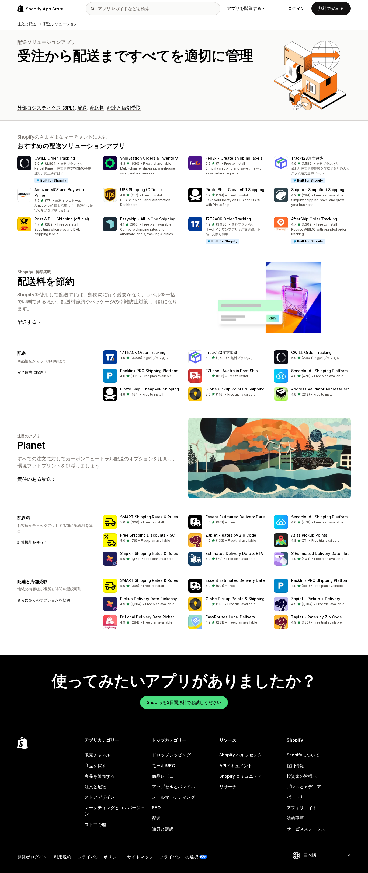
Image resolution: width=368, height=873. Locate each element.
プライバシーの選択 (178, 857)
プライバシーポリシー (99, 857)
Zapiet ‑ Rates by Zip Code (231, 535)
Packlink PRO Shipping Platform (149, 370)
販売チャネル (97, 755)
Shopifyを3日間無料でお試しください (184, 702)
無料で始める (331, 8)
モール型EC (163, 765)
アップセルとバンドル (173, 786)
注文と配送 (95, 786)
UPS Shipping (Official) (141, 189)
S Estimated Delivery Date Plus (320, 553)
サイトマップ (140, 857)
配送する (27, 322)
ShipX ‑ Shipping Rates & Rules (149, 553)
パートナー (297, 797)
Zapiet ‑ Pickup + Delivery (315, 598)
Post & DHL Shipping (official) (61, 219)
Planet (31, 445)
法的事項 (295, 818)
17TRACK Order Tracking (228, 219)
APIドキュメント (235, 765)
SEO (156, 807)
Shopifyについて (303, 755)
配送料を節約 (46, 281)
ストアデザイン (100, 797)
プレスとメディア (304, 786)
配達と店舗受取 (124, 108)
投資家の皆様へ (302, 776)
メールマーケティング (173, 797)
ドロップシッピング (171, 755)
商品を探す (95, 765)
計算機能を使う (30, 542)
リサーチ (228, 786)
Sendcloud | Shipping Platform (319, 370)
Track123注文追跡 (307, 158)
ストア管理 (95, 824)
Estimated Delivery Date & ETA (234, 553)
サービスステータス (306, 829)
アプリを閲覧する (244, 8)
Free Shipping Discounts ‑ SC (147, 535)
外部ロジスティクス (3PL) (46, 108)
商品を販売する (100, 776)
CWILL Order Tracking (54, 158)
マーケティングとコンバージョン (115, 810)
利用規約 (62, 857)
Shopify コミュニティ (240, 776)
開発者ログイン (32, 857)
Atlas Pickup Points (309, 535)
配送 (82, 108)
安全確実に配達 (30, 372)
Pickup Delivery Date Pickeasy (148, 598)
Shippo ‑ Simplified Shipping (317, 189)
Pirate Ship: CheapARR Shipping (235, 189)
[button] (55, 170)
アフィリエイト (302, 807)
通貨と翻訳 (162, 829)
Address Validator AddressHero (320, 389)
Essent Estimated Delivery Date (235, 517)
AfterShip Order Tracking (314, 219)
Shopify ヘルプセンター (242, 755)
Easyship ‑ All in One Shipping (147, 219)
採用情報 (295, 765)
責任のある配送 (34, 479)
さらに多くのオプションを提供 (43, 600)
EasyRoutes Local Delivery (230, 617)
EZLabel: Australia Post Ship (232, 370)
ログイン (296, 8)
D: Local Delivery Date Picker (147, 617)
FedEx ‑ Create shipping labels (234, 158)
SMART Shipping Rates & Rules (149, 517)
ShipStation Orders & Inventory (149, 158)
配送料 (97, 108)
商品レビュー (165, 776)
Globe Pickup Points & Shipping (235, 389)
